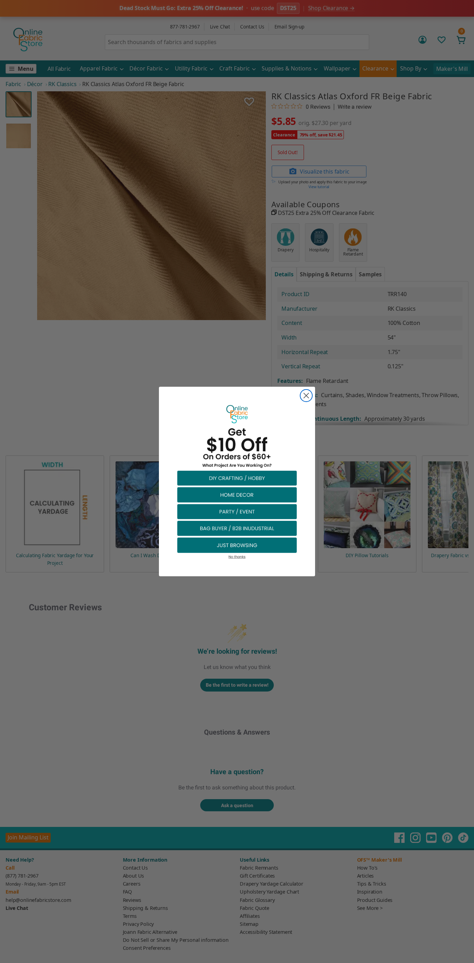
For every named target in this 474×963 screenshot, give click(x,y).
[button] (237, 478)
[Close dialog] (306, 396)
